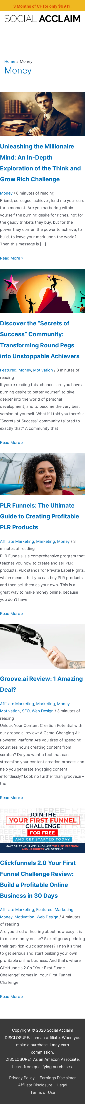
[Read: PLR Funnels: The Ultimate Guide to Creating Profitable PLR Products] (42, 473)
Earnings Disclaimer (58, 1078)
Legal (62, 1085)
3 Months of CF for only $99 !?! (42, 6)
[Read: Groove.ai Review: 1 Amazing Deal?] (42, 646)
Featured (8, 370)
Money (6, 193)
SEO (26, 711)
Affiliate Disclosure (35, 1085)
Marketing (45, 541)
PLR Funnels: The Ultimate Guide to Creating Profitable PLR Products (39, 516)
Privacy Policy (22, 1078)
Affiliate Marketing (17, 541)
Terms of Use (42, 1092)
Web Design (43, 711)
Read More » (11, 258)
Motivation (43, 370)
